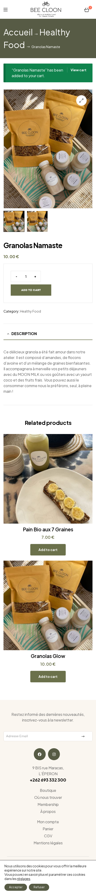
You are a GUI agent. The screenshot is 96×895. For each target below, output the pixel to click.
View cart (78, 70)
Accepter (15, 887)
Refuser (39, 887)
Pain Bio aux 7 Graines (48, 529)
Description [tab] (24, 333)
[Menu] (5, 9)
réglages (23, 878)
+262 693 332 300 (48, 779)
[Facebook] (40, 754)
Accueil (18, 32)
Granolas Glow (48, 656)
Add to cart (31, 290)
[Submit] (83, 736)
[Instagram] (54, 754)
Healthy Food (30, 311)
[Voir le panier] (86, 9)
